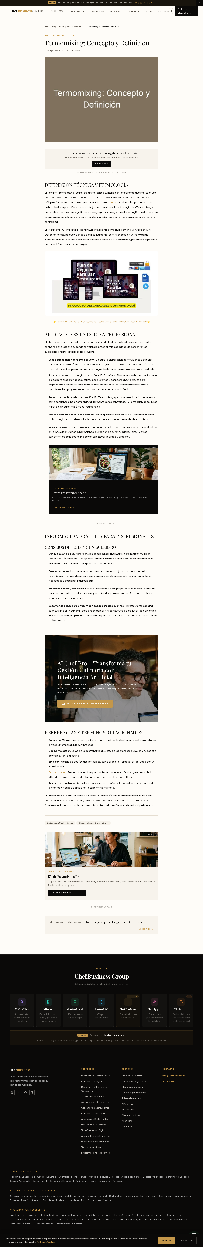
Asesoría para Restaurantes (96, 1102)
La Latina (51, 1176)
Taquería (14, 1200)
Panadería (48, 1200)
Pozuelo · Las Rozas (109, 1176)
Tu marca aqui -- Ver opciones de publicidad (101, 173)
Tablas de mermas (131, 1098)
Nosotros (116, 11)
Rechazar (187, 1240)
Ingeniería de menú (123, 1215)
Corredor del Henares (60, 1181)
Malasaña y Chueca (19, 1176)
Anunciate (127, 1120)
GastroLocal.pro (113, 1035)
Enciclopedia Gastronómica (71, 27)
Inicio (47, 27)
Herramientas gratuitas (134, 1081)
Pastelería (61, 1200)
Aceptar (166, 1240)
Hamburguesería (182, 1195)
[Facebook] (25, 1092)
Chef (21, 10)
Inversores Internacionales (95, 1141)
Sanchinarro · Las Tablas (178, 1176)
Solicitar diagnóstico (185, 11)
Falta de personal (74, 1219)
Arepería (36, 1200)
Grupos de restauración (50, 1195)
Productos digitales (132, 1075)
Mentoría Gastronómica (94, 1124)
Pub (83, 1200)
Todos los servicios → (92, 1147)
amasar (113, 202)
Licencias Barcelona (177, 1219)
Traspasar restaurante (21, 1223)
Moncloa (93, 1176)
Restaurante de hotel (96, 1195)
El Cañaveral (79, 1181)
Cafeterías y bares (74, 1195)
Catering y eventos (133, 1195)
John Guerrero (73, 50)
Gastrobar (151, 1195)
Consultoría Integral (91, 1081)
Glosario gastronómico (134, 1092)
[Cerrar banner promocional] (199, 3)
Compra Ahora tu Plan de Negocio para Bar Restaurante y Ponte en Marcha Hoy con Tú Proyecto (101, 321)
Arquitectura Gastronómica (95, 1135)
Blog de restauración (133, 1086)
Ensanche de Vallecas (99, 1181)
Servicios (37, 11)
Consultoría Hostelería (93, 1113)
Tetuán (83, 1176)
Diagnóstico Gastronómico (95, 1075)
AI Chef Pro (128, 1103)
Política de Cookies (46, 1241)
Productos (98, 11)
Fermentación (57, 772)
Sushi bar (108, 1200)
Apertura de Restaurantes (94, 1118)
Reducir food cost (50, 1215)
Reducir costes (174, 1215)
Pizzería (25, 1200)
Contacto (127, 1126)
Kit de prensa (128, 1109)
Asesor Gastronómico (93, 1096)
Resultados (134, 11)
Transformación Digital (93, 1130)
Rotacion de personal (71, 1215)
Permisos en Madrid (154, 1219)
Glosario (163, 11)
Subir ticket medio (54, 1219)
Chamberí (64, 1176)
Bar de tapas (94, 1200)
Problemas (57, 11)
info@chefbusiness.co (174, 1075)
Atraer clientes (36, 1219)
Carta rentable (93, 1219)
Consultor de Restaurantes (95, 1107)
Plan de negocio (134, 1219)
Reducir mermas (18, 1219)
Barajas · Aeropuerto (20, 1181)
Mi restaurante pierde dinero (150, 1215)
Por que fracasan (44, 1223)
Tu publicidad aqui (103, 524)
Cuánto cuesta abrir (113, 1219)
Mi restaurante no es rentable (24, 1215)
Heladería (74, 1200)
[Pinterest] (32, 1092)
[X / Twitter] (18, 1092)
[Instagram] (12, 1092)
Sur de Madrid (40, 1181)
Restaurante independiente (23, 1195)
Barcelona (118, 1181)
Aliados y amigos (131, 1115)
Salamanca (38, 1176)
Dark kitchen (115, 1195)
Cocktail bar (165, 1195)
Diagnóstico (79, 11)
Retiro (74, 1176)
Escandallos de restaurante (98, 1215)
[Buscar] (171, 11)
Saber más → (146, 929)
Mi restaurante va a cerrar (69, 1223)
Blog (149, 11)
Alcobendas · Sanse (130, 1176)
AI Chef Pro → (169, 1081)
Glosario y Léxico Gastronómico (94, 823)
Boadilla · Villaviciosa (153, 1176)
